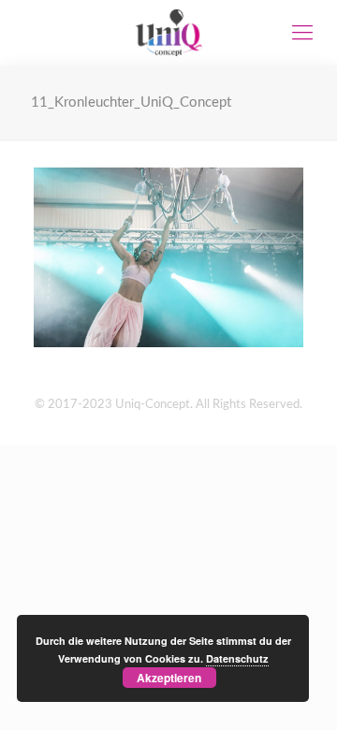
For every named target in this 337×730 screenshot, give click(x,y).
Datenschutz (237, 658)
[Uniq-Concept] (168, 32)
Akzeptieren (169, 677)
